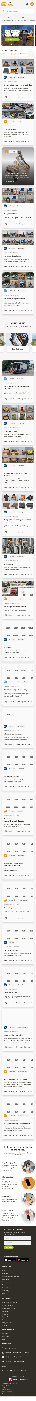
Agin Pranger (23, 1042)
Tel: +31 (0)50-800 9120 (12, 1348)
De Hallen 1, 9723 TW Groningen (15, 1361)
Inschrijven (9, 1247)
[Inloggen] (32, 4)
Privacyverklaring (7, 1392)
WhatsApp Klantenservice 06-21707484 (17, 1353)
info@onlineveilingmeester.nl (14, 1357)
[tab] (10, 54)
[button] (27, 4)
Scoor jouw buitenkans (12, 39)
